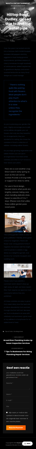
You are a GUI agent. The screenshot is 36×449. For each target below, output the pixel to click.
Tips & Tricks (9, 331)
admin (24, 33)
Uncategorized (18, 331)
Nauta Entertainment (18, 3)
